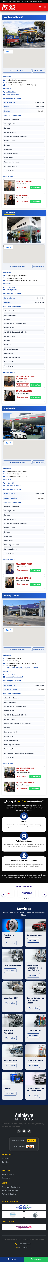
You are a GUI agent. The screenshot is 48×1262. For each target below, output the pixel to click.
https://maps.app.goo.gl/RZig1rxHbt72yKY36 (22, 667)
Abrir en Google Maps (18, 71)
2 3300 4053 (11, 92)
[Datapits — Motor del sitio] (30, 1146)
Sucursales (6, 1178)
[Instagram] (29, 1131)
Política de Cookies (9, 1194)
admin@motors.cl (12, 290)
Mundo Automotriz (36, 1)
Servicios (5, 1162)
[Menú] (45, 7)
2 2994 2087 (11, 287)
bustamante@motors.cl (14, 485)
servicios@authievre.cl (14, 677)
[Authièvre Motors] (8, 7)
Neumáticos (6, 1158)
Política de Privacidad (10, 1190)
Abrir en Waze (39, 71)
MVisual (31, 1140)
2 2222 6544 (11, 483)
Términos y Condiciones (20, 1)
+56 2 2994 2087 (24, 1244)
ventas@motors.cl (12, 94)
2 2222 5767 (10, 674)
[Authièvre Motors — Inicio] (24, 1116)
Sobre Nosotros (6, 1)
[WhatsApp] (19, 1131)
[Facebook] (24, 1131)
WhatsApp (36, 187)
